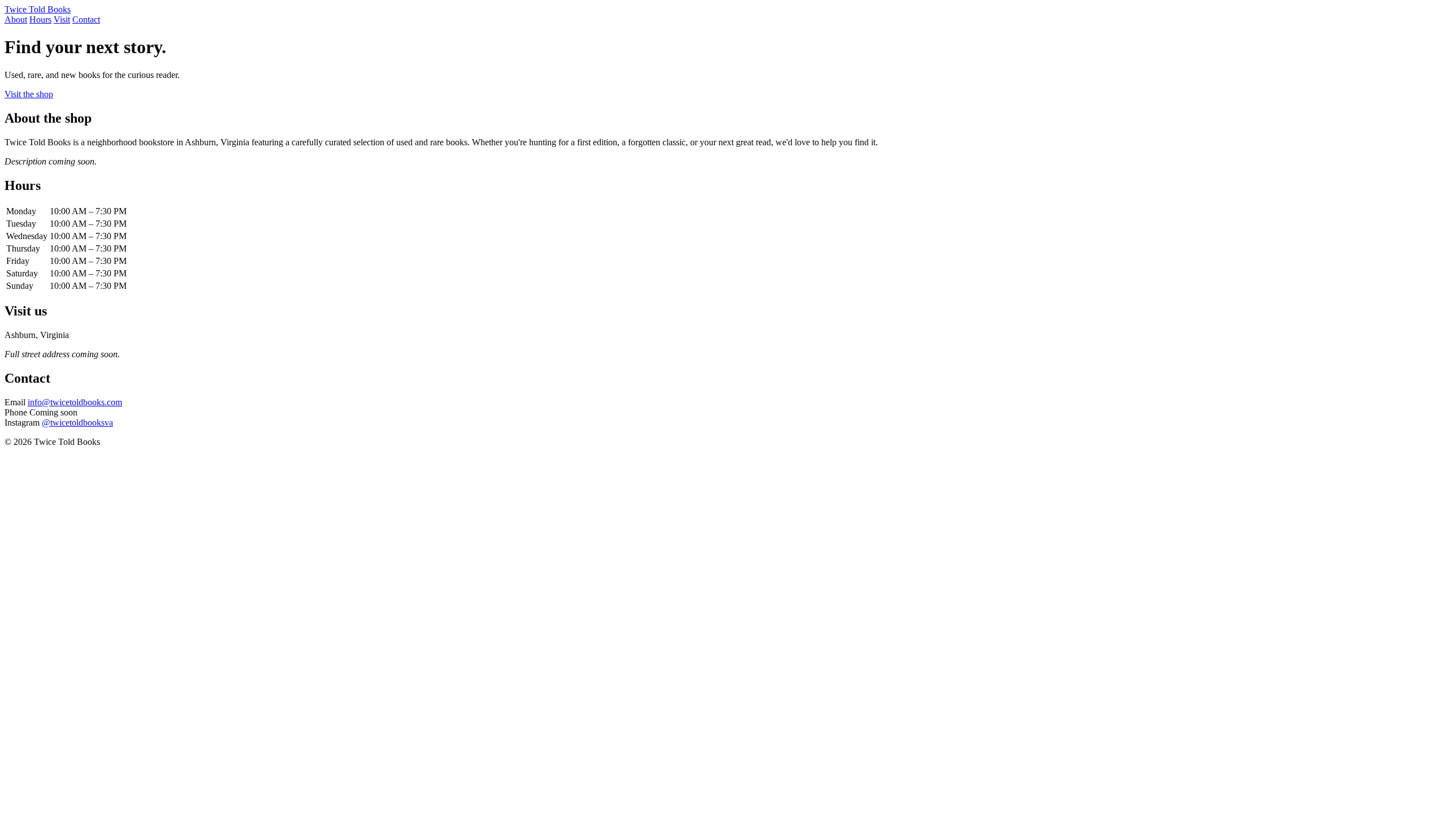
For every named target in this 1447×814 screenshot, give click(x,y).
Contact (86, 19)
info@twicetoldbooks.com (75, 402)
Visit (62, 19)
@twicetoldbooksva (77, 422)
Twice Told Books (38, 9)
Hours (40, 19)
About (16, 19)
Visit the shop (29, 94)
